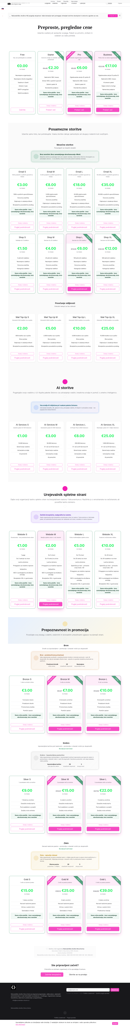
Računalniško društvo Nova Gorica (21, 1008)
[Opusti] (128, 1)
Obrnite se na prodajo (78, 974)
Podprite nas (113, 16)
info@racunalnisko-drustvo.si (21, 1000)
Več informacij (20, 1024)
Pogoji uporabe (71, 1017)
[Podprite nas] (3, 15)
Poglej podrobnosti (22, 227)
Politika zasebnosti (88, 993)
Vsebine (54, 3)
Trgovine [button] (64, 3)
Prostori (74, 3)
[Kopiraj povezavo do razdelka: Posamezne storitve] (65, 138)
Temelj (58, 1)
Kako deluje (74, 1)
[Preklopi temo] (2, 12)
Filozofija (65, 1)
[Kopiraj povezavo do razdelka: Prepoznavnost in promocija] (65, 639)
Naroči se (115, 990)
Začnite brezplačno (53, 974)
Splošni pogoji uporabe (102, 993)
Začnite (22, 110)
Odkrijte (82, 3)
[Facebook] (65, 1012)
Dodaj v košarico (51, 105)
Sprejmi (115, 1023)
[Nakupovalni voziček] (114, 3)
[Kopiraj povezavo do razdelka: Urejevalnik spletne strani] (65, 506)
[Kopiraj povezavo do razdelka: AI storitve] (65, 396)
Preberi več (51, 110)
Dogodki (47, 3)
